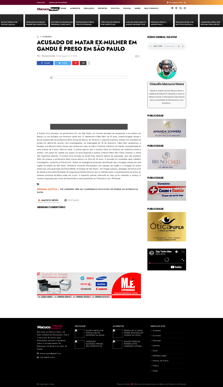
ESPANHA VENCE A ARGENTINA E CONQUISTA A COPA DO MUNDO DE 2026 (161, 25)
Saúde (155, 370)
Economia (157, 335)
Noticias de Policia (160, 360)
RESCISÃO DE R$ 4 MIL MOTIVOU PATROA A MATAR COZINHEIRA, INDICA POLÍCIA (185, 25)
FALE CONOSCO (151, 8)
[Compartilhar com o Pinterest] (75, 63)
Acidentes (157, 330)
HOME (63, 8)
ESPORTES (102, 8)
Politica (155, 365)
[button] (185, 2)
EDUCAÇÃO (89, 8)
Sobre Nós (41, 2)
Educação (157, 340)
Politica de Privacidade (58, 2)
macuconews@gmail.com (50, 353)
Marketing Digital (159, 355)
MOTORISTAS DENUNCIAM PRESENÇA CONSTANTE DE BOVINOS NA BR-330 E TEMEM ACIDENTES (62, 25)
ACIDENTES (75, 8)
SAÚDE (137, 8)
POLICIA (127, 8)
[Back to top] (216, 380)
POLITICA (115, 8)
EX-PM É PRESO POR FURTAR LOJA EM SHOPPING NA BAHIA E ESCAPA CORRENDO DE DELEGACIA (96, 335)
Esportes (156, 345)
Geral (155, 350)
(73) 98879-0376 (47, 357)
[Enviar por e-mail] (83, 63)
